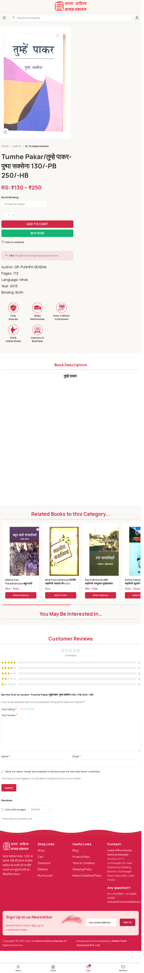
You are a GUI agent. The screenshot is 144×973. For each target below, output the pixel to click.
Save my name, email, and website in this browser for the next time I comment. (53, 771)
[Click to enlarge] (5, 132)
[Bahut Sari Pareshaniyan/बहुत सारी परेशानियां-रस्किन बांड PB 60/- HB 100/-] (26, 552)
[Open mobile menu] (4, 17)
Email (77, 756)
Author (17, 146)
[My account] (136, 17)
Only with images (15, 809)
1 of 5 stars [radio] (21, 709)
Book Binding (9, 197)
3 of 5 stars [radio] (27, 709)
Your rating (9, 709)
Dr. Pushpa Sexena (37, 146)
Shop (41, 850)
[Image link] (16, 846)
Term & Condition (84, 863)
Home (5, 146)
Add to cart (37, 224)
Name (5, 756)
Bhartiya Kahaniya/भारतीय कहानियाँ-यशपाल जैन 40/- (60, 581)
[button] (60, 595)
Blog (75, 850)
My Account (45, 875)
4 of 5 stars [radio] (30, 709)
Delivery (43, 869)
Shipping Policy (82, 869)
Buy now (37, 233)
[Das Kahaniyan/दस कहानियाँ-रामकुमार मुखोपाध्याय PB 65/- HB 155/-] (105, 552)
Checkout (44, 863)
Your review (9, 715)
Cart (40, 857)
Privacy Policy (81, 857)
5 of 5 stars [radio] (33, 709)
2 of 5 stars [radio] (24, 709)
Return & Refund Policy (87, 875)
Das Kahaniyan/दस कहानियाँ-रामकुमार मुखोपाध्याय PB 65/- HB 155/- (99, 583)
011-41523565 (115, 893)
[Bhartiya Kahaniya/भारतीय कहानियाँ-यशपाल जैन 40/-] (65, 552)
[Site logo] (70, 6)
